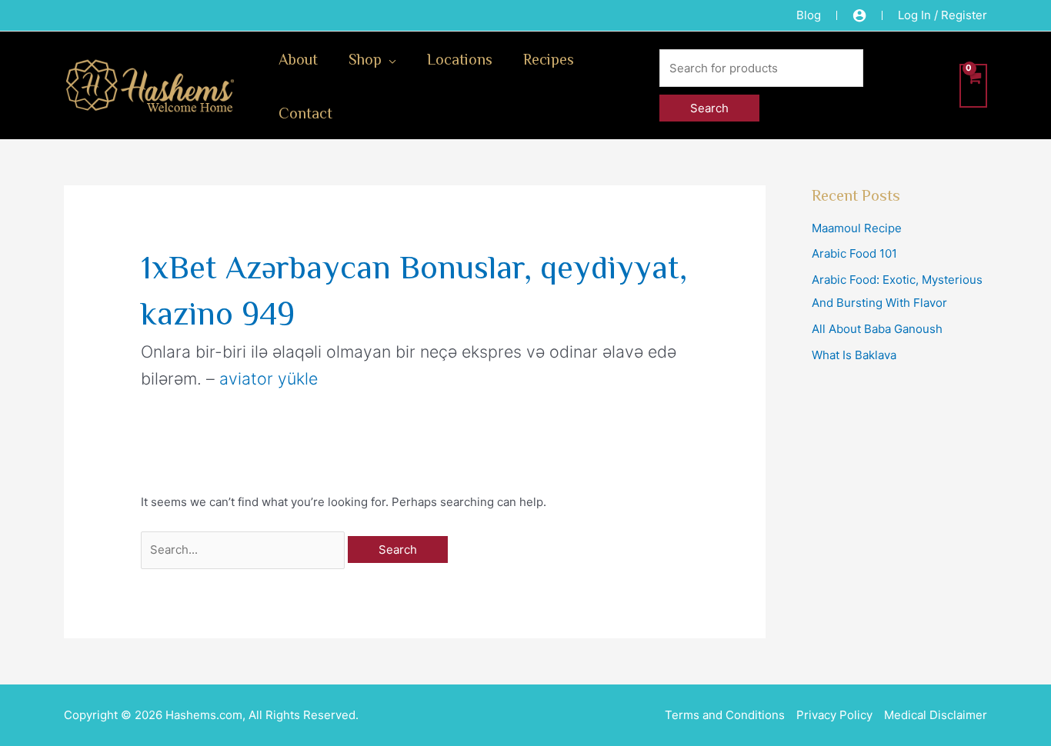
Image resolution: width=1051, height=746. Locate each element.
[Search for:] (244, 549)
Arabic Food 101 (854, 253)
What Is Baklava (854, 355)
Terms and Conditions (725, 715)
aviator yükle (268, 378)
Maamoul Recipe (857, 228)
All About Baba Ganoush (877, 328)
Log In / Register (942, 15)
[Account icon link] (859, 15)
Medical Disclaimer (935, 715)
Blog (808, 15)
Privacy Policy (834, 715)
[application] (389, 58)
